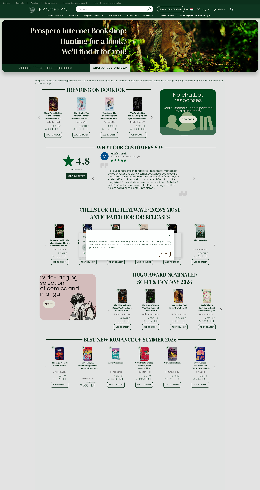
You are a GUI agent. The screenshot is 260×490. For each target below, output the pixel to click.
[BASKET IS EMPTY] (231, 9)
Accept (165, 253)
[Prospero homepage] (31, 9)
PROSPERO (53, 9)
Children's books (166, 15)
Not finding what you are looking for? (195, 15)
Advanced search (171, 9)
